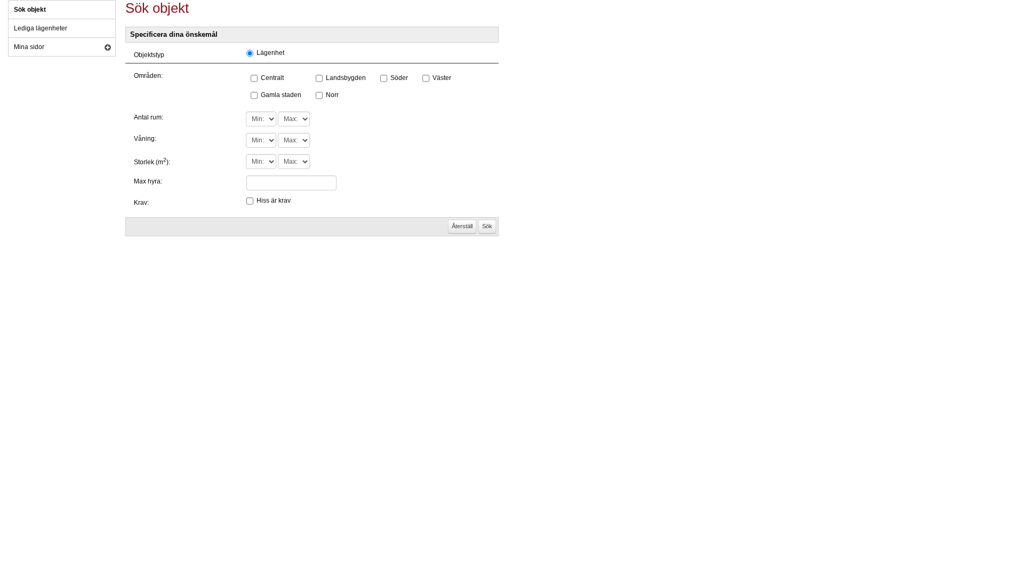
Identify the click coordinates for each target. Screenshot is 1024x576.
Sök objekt (30, 9)
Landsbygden (346, 78)
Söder (399, 78)
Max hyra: (148, 181)
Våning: (145, 138)
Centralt (272, 78)
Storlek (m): (152, 162)
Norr (332, 95)
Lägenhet (270, 53)
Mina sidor (29, 47)
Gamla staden (281, 95)
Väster (442, 78)
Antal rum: (148, 117)
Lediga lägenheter (40, 28)
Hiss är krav (274, 200)
